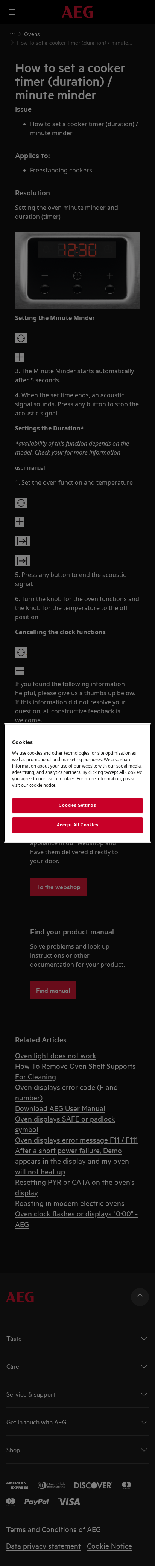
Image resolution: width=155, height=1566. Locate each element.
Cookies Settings (77, 805)
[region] (77, 783)
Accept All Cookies (77, 825)
